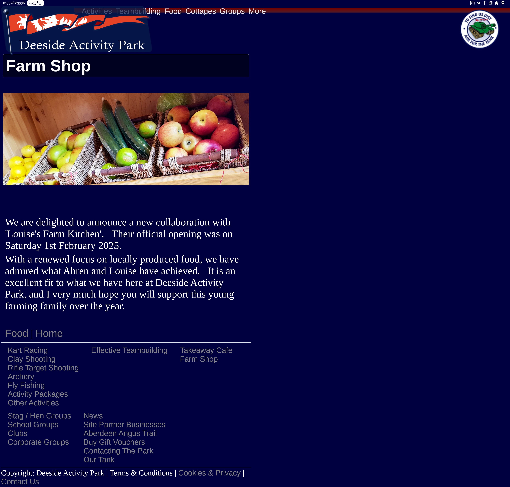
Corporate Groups (38, 442)
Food (173, 11)
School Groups (33, 424)
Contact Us (20, 481)
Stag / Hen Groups (39, 415)
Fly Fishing (26, 385)
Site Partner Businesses (124, 424)
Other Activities (33, 402)
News (93, 415)
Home (49, 333)
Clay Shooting (32, 359)
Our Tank (99, 459)
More (257, 11)
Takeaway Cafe (206, 350)
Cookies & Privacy (209, 473)
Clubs (17, 433)
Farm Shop (199, 359)
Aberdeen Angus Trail (120, 433)
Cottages (200, 11)
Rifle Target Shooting (43, 367)
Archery (21, 376)
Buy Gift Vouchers (114, 442)
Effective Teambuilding (129, 350)
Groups (232, 11)
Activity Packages (38, 394)
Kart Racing (28, 350)
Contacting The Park (118, 451)
